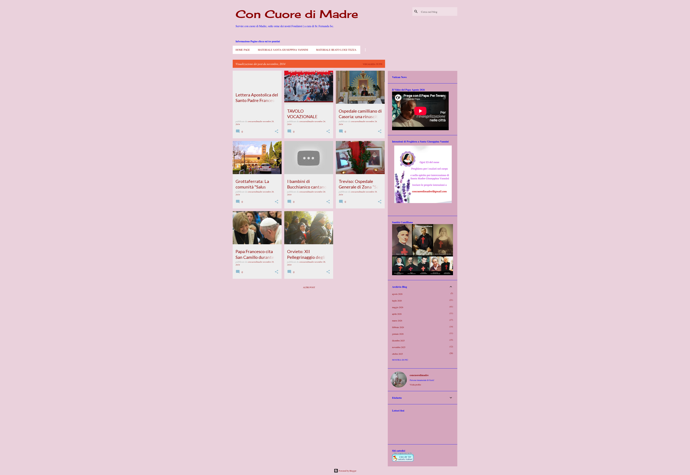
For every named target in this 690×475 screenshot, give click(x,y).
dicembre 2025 (398, 340)
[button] (276, 131)
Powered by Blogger (347, 470)
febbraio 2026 (398, 327)
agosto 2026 (397, 293)
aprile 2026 (397, 313)
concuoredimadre (419, 375)
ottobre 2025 (397, 353)
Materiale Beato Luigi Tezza (336, 49)
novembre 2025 (398, 347)
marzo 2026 (397, 320)
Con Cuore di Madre (297, 14)
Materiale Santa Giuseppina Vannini (283, 49)
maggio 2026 (397, 307)
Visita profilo (415, 384)
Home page (243, 49)
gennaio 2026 (398, 333)
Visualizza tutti (372, 64)
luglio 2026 (397, 300)
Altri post (309, 287)
